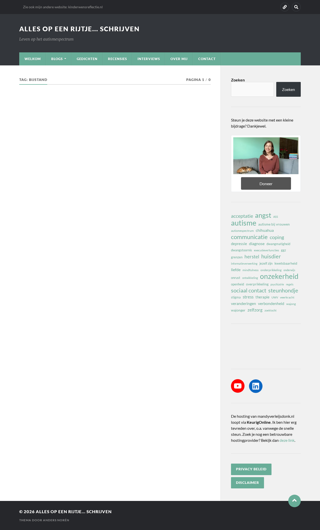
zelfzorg (255, 309)
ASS (275, 216)
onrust (235, 278)
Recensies (117, 59)
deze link (287, 440)
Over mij (179, 59)
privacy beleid (251, 469)
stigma (236, 297)
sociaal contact (248, 290)
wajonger (238, 310)
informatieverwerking (244, 263)
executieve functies (266, 250)
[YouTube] (237, 386)
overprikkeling (257, 284)
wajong (291, 304)
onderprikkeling (271, 270)
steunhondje (283, 290)
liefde (235, 269)
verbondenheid (271, 303)
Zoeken (238, 79)
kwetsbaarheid (285, 263)
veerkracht (287, 297)
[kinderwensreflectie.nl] (284, 7)
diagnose (256, 243)
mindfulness (250, 270)
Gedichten (87, 59)
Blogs (57, 59)
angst (263, 215)
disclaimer (247, 483)
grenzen (236, 257)
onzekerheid (279, 276)
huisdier (271, 256)
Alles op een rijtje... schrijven (79, 29)
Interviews (149, 59)
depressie (239, 243)
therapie (263, 297)
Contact (207, 59)
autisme (243, 223)
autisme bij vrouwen (274, 224)
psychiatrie (277, 284)
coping (277, 237)
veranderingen (243, 303)
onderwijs (289, 270)
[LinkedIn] (255, 386)
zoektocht (270, 310)
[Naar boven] (294, 501)
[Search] (296, 7)
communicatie (249, 237)
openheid (237, 284)
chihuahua (265, 230)
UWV (275, 297)
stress (248, 296)
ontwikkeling (250, 277)
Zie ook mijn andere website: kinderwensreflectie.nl (63, 7)
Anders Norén (56, 520)
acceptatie (242, 216)
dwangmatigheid (278, 244)
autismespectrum (242, 231)
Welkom (32, 59)
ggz (283, 250)
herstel (251, 256)
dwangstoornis (241, 250)
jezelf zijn (266, 263)
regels (290, 284)
